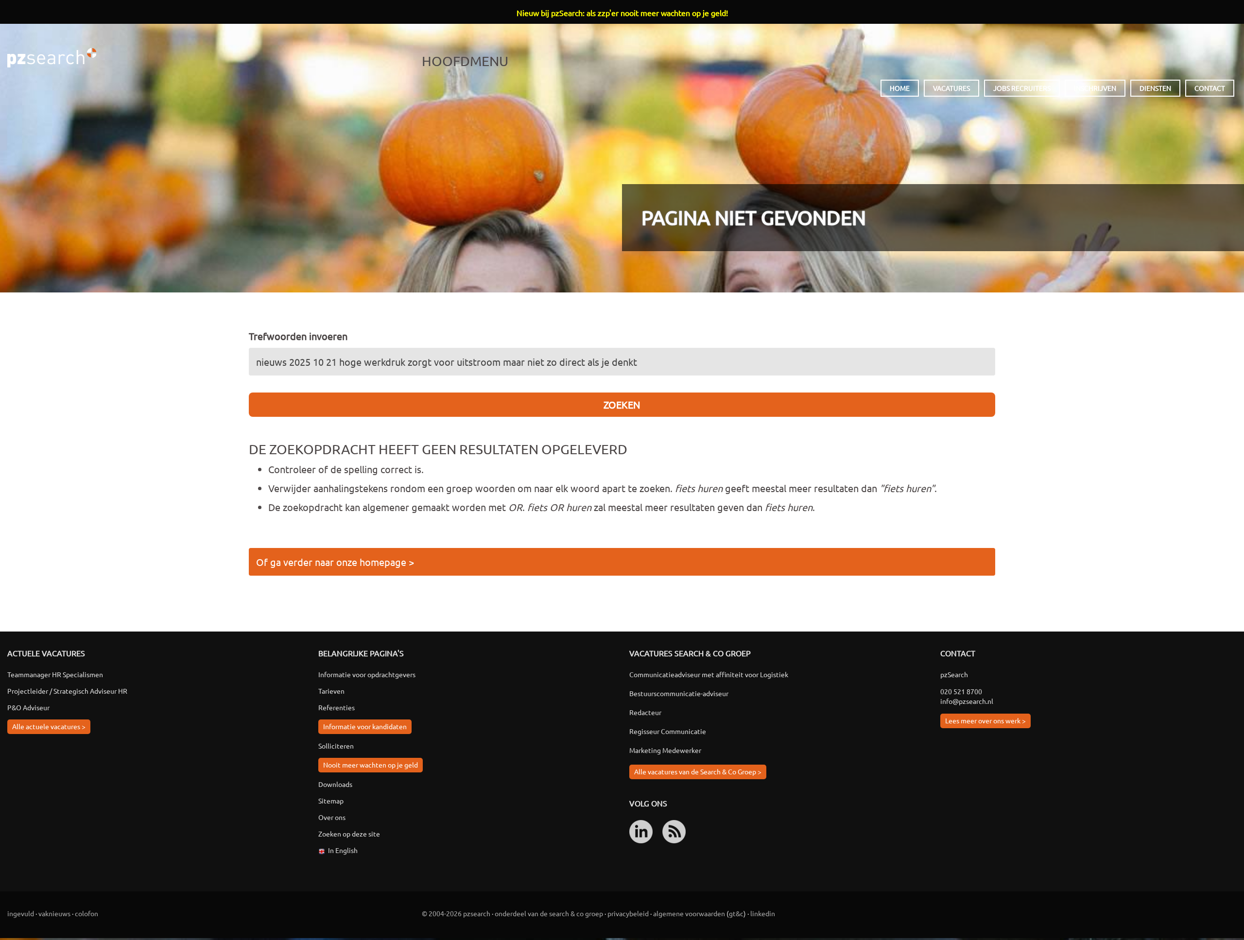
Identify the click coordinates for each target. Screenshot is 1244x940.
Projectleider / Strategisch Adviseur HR (67, 690)
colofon (86, 913)
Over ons (332, 817)
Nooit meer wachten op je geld (370, 764)
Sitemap (331, 800)
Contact (1209, 88)
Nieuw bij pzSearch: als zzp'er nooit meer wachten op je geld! (622, 12)
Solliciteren (336, 745)
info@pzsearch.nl (966, 701)
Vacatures (951, 88)
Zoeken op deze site (349, 833)
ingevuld (20, 913)
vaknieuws (54, 913)
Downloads (335, 784)
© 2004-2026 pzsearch (456, 913)
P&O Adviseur (28, 707)
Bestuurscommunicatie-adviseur (678, 693)
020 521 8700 (961, 691)
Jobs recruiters (1022, 88)
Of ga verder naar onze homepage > (335, 562)
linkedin (762, 913)
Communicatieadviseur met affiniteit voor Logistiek (708, 674)
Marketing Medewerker (665, 750)
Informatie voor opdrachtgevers (366, 674)
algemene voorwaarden (689, 913)
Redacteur (645, 712)
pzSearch (51, 58)
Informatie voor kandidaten (365, 726)
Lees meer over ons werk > (985, 720)
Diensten (1155, 88)
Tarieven (331, 690)
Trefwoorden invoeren (298, 336)
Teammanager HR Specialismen (55, 674)
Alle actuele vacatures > (49, 726)
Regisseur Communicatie (667, 731)
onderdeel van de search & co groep (549, 913)
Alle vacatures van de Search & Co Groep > (697, 771)
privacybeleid (628, 913)
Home (900, 88)
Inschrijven (1095, 88)
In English (343, 850)
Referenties (336, 707)
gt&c (736, 913)
